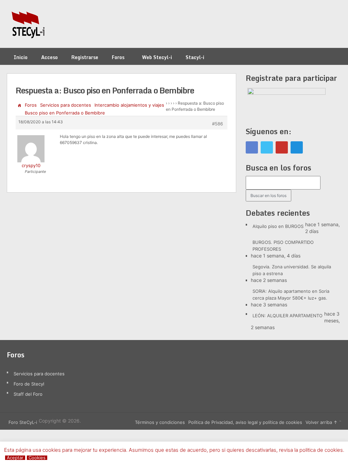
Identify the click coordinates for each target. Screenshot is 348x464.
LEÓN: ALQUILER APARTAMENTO (288, 315)
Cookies (37, 458)
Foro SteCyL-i (22, 422)
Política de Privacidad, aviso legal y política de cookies (245, 422)
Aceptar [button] (15, 458)
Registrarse (84, 57)
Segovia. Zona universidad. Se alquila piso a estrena (292, 270)
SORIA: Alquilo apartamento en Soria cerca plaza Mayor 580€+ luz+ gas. (291, 294)
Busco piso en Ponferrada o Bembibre (65, 112)
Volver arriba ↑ (321, 422)
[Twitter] (267, 147)
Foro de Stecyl (29, 384)
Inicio (21, 57)
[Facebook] (252, 147)
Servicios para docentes (65, 105)
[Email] (297, 147)
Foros (118, 57)
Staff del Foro (28, 394)
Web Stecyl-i (157, 57)
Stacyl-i (195, 57)
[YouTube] (282, 147)
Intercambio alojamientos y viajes (129, 105)
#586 (217, 123)
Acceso (49, 57)
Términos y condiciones (160, 422)
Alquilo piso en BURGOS (278, 226)
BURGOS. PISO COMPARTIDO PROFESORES (283, 245)
